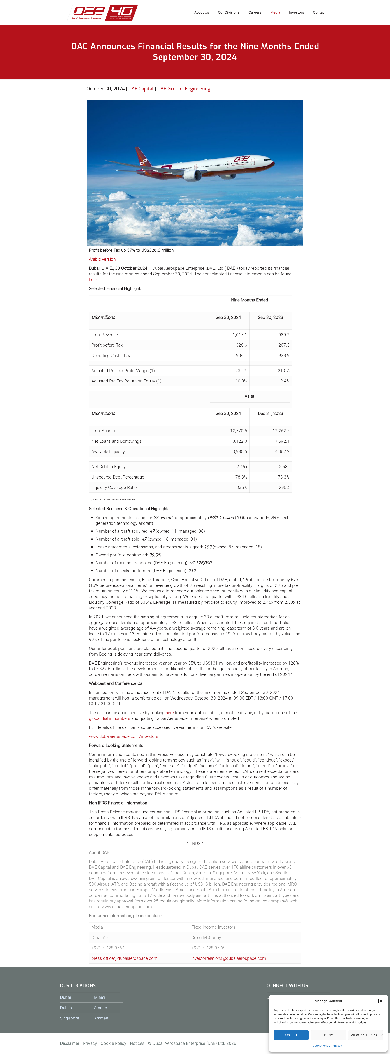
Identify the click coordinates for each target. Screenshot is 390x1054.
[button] (381, 1001)
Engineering (197, 89)
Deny (328, 1035)
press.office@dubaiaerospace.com (124, 958)
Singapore (69, 1018)
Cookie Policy (321, 1045)
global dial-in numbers (109, 718)
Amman (101, 1018)
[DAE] (103, 12)
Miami (99, 997)
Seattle (100, 1007)
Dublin (66, 1007)
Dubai (65, 997)
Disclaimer (69, 1043)
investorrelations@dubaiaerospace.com (228, 958)
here (93, 279)
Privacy (337, 1045)
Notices (137, 1043)
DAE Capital (140, 89)
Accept (291, 1035)
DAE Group (169, 89)
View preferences (367, 1035)
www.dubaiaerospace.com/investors (123, 736)
